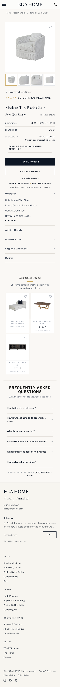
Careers (7, 657)
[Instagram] (4, 680)
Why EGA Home (10, 648)
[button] (30, 193)
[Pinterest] (16, 680)
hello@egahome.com (13, 508)
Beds (5, 581)
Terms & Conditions (47, 671)
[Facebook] (10, 680)
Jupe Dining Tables (12, 567)
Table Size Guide (11, 633)
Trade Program (10, 596)
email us (29, 475)
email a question (31, 178)
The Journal (8, 652)
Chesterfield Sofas (12, 563)
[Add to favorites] (50, 26)
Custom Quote (10, 609)
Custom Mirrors (10, 576)
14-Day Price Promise (13, 629)
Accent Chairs (19, 13)
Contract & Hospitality (13, 605)
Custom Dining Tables (13, 572)
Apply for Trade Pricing (14, 600)
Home (8, 13)
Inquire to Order (30, 162)
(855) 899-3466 (42, 472)
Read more (10, 221)
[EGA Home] (30, 4)
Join (49, 535)
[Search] (55, 4)
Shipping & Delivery (12, 624)
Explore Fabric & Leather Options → (25, 147)
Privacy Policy (9, 675)
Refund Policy (23, 675)
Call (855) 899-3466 (30, 172)
